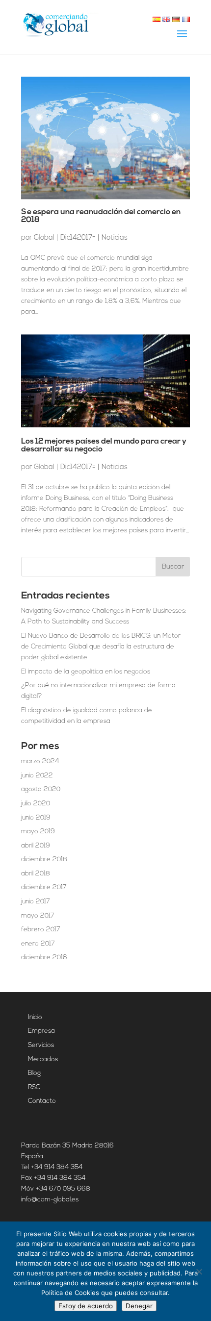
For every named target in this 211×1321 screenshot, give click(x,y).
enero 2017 (38, 944)
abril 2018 (35, 874)
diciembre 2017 (44, 887)
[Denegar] (199, 1271)
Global (44, 237)
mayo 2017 (37, 916)
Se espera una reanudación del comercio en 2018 (101, 216)
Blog (34, 1073)
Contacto (42, 1101)
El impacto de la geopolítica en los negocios (85, 672)
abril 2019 (35, 846)
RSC (34, 1087)
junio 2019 (36, 818)
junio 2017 (35, 901)
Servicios (41, 1045)
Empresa (41, 1031)
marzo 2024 (40, 761)
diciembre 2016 (44, 957)
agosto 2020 (40, 789)
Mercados (43, 1059)
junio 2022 (37, 776)
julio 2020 (35, 803)
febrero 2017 (40, 929)
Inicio (35, 1017)
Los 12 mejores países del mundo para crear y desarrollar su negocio (103, 445)
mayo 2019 (38, 831)
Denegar (139, 1306)
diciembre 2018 (44, 859)
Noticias (115, 237)
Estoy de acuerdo (85, 1306)
